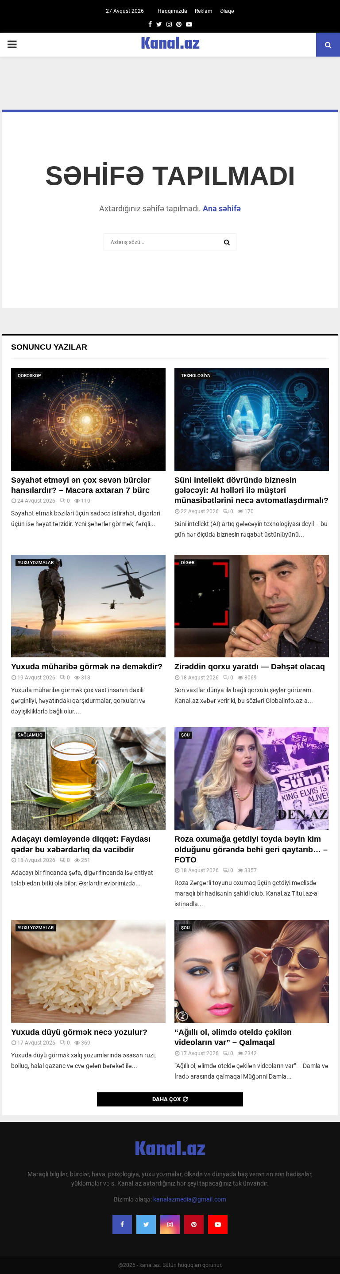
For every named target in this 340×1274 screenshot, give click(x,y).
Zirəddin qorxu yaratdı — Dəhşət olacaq (249, 666)
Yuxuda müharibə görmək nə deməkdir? (86, 666)
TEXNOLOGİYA (195, 375)
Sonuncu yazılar (49, 347)
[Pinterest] (194, 1224)
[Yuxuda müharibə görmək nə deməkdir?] (88, 606)
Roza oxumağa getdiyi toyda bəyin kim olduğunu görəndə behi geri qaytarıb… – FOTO (251, 849)
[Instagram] (170, 1224)
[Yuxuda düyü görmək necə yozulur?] (88, 971)
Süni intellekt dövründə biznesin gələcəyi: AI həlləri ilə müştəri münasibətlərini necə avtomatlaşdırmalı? (251, 490)
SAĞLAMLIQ (30, 734)
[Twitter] (146, 1224)
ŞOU (185, 734)
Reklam (203, 11)
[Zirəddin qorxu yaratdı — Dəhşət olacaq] (251, 606)
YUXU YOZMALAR (36, 562)
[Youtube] (218, 1224)
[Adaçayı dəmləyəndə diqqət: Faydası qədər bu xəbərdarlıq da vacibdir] (88, 778)
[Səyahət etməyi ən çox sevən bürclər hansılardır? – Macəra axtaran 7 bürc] (88, 419)
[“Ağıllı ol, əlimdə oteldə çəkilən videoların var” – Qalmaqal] (251, 971)
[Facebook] (122, 1224)
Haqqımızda (172, 11)
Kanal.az (170, 45)
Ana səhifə (222, 208)
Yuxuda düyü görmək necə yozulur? (79, 1032)
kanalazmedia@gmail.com (189, 1199)
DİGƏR (187, 562)
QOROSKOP (29, 375)
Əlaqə (227, 11)
